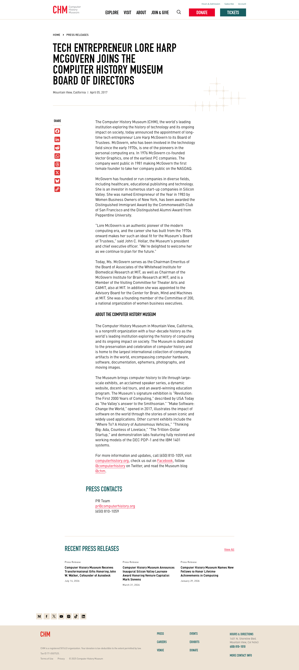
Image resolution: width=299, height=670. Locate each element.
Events (194, 633)
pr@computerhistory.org (115, 505)
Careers (162, 642)
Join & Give (160, 12)
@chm (100, 470)
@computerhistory (110, 465)
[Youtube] (61, 616)
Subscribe (229, 3)
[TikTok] (76, 616)
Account (242, 3)
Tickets (233, 12)
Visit (127, 12)
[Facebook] (47, 616)
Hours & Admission (211, 3)
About (141, 12)
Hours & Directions (241, 634)
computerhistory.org (112, 460)
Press (160, 633)
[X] (57, 173)
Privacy (61, 658)
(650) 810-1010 (237, 646)
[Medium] (39, 616)
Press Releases (77, 34)
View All (229, 549)
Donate (201, 12)
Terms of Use (46, 658)
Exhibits (194, 642)
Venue (160, 650)
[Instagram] (69, 616)
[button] (179, 12)
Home (56, 34)
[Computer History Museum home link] (67, 10)
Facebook (165, 460)
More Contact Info (241, 655)
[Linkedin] (83, 616)
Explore (112, 12)
